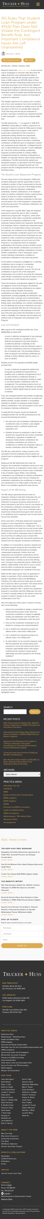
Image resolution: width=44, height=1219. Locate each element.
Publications (5, 1161)
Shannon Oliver (27, 1082)
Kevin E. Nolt (26, 1079)
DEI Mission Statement (9, 1144)
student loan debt (24, 70)
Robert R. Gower (7, 1097)
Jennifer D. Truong (29, 1105)
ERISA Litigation (10, 798)
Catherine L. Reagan (29, 1092)
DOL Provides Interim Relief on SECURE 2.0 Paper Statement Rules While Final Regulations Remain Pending (21, 761)
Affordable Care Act (12, 785)
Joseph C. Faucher (8, 1092)
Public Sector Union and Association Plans (16, 1063)
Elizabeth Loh (6, 1118)
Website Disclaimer (8, 1213)
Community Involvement (10, 1138)
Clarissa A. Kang (7, 1108)
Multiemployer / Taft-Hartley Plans (17, 816)
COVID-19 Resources (8, 1158)
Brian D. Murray (6, 1123)
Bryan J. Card (6, 1084)
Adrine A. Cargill (7, 1087)
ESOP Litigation (10, 801)
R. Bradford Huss (7, 1105)
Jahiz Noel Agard (7, 1079)
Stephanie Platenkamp (30, 1084)
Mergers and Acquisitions (10, 1070)
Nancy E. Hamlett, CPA (9, 1100)
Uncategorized (10, 822)
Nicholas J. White (28, 1110)
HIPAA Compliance (11, 813)
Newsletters (5, 1156)
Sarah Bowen (6, 1082)
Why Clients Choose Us (9, 1136)
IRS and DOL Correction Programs (13, 1055)
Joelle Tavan (26, 1100)
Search (34, 711)
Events (3, 1164)
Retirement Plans (10, 819)
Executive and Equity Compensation (14, 1044)
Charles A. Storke (28, 1097)
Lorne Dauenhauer (8, 1089)
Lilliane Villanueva (28, 1108)
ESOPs (6, 804)
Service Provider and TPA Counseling (14, 1065)
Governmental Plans (8, 1060)
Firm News (5, 1141)
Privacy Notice (34, 1211)
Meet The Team (6, 1133)
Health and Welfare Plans (14, 810)
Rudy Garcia (5, 1095)
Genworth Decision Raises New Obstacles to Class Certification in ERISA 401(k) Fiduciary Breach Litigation (22, 734)
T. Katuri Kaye (6, 1113)
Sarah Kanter (5, 1110)
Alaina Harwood (7, 1102)
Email (9, 1185)
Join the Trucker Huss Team (11, 1173)
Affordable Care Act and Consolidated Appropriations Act (21, 1047)
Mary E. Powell (27, 1087)
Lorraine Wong (27, 1113)
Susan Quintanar (28, 1089)
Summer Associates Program (11, 1146)
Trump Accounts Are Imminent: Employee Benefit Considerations (21, 753)
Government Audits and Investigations (15, 1052)
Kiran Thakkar (27, 1102)
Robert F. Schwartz (29, 1095)
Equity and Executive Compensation (18, 794)
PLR (19, 123)
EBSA (6, 791)
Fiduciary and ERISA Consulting (16, 807)
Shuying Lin (5, 1115)
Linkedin (7, 1193)
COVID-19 (7, 788)
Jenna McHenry (7, 1120)
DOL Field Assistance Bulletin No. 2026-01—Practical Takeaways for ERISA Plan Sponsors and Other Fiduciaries (22, 725)
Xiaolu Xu (25, 1115)
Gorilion (22, 1213)
